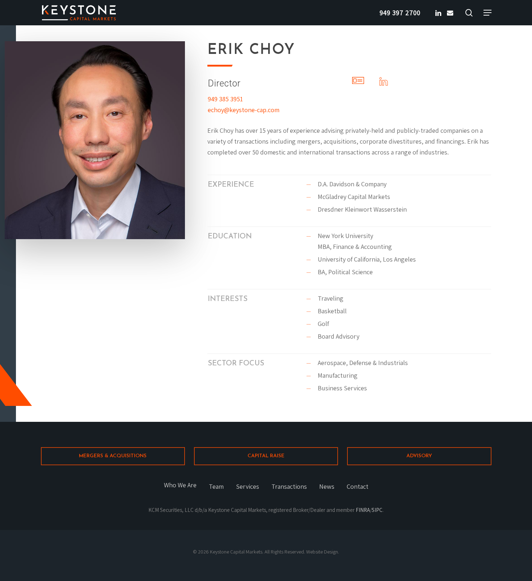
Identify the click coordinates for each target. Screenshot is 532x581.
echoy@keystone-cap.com (243, 110)
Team (216, 486)
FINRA (363, 509)
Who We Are (180, 485)
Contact (357, 486)
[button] (487, 13)
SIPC (377, 509)
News (326, 486)
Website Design (322, 551)
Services (247, 486)
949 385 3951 (225, 99)
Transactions (289, 486)
